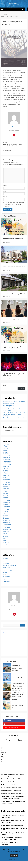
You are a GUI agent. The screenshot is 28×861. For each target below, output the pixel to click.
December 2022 (7, 524)
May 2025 (5, 472)
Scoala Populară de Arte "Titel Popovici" (12, 793)
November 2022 (7, 526)
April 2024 (5, 495)
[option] (14, 668)
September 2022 (7, 529)
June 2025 (5, 470)
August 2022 (6, 531)
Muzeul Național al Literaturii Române (11, 787)
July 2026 (5, 446)
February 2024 (6, 499)
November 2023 (7, 504)
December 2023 (7, 502)
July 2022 (5, 533)
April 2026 (5, 452)
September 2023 (7, 508)
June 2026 (5, 448)
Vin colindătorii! (7, 149)
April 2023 (5, 517)
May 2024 (5, 493)
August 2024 (6, 488)
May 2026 (5, 450)
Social (4, 574)
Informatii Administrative (9, 565)
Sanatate (5, 572)
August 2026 (6, 445)
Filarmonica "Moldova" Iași (8, 782)
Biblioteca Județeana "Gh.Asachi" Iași (11, 779)
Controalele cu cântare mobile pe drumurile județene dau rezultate (7, 667)
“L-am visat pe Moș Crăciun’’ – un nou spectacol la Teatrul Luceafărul (12, 144)
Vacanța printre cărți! (8, 405)
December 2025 (7, 459)
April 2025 (5, 473)
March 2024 (6, 497)
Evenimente (6, 563)
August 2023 (6, 509)
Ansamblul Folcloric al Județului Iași (11, 790)
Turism (4, 579)
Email (5, 191)
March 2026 (6, 454)
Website (5, 197)
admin (14, 126)
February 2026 (6, 455)
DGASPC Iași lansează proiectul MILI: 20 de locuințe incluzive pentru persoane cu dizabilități (14, 414)
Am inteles (14, 855)
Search (4, 385)
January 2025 (6, 479)
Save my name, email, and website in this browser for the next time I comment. (14, 204)
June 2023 (5, 513)
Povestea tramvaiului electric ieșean (14, 308)
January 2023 (6, 522)
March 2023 (6, 518)
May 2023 (5, 515)
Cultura (5, 560)
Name (5, 185)
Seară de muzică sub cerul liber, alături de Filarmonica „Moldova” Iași (14, 334)
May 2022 (5, 536)
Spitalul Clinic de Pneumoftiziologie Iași (12, 825)
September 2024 (7, 486)
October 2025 (6, 463)
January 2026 (6, 457)
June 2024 (5, 491)
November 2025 (7, 461)
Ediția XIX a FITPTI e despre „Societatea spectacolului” (14, 362)
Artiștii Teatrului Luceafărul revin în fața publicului (14, 254)
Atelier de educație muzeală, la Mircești (14, 282)
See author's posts (14, 130)
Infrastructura (6, 567)
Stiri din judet (6, 576)
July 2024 (5, 490)
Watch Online (26, 9)
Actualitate (5, 558)
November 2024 (7, 482)
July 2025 (5, 468)
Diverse (5, 561)
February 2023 (6, 520)
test (4, 578)
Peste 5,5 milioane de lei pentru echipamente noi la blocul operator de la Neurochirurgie (13, 408)
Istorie (4, 569)
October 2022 (6, 527)
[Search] (22, 9)
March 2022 (6, 540)
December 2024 (7, 481)
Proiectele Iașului (7, 570)
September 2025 (7, 464)
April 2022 (5, 538)
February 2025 (6, 477)
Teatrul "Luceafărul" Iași (8, 785)
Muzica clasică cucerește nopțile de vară (14, 226)
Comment (6, 167)
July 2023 (5, 511)
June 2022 (5, 535)
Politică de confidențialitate (14, 859)
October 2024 (6, 484)
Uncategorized (6, 581)
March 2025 (6, 475)
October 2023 (6, 506)
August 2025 (6, 466)
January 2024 (6, 500)
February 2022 (6, 542)
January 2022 (6, 544)
